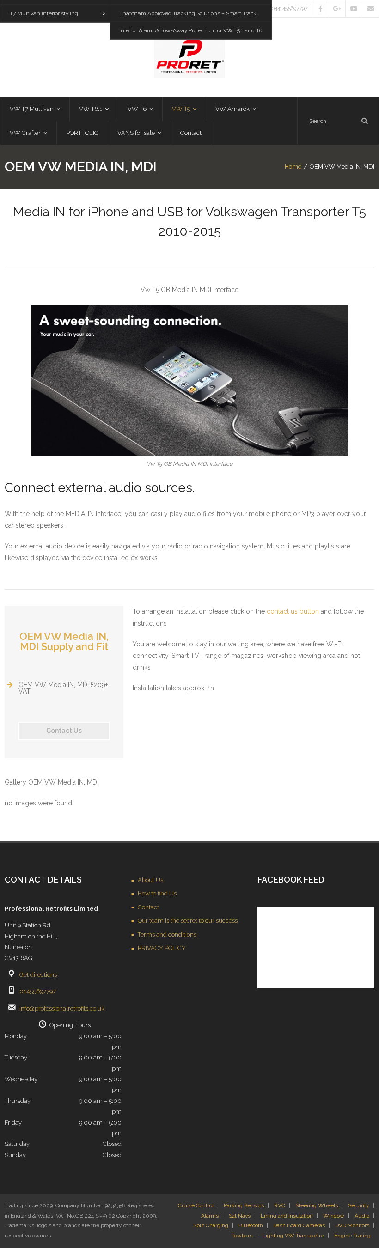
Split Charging (210, 1225)
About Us (150, 880)
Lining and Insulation (287, 1215)
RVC (279, 1205)
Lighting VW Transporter (293, 1235)
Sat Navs (240, 1215)
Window (333, 1215)
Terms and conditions (167, 934)
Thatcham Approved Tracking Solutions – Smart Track (188, 13)
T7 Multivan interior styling (44, 13)
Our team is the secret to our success (188, 920)
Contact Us (64, 730)
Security (358, 1205)
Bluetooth (250, 1225)
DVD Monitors (352, 1225)
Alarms (210, 1215)
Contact (148, 907)
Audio (362, 1215)
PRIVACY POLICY (162, 947)
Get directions (38, 974)
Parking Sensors (244, 1205)
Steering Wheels (316, 1205)
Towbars (242, 1235)
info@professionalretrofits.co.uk (61, 1008)
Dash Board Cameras (299, 1225)
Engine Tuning (352, 1235)
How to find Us (157, 893)
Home (293, 166)
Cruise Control (196, 1205)
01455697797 (37, 991)
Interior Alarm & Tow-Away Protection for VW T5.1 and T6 (190, 30)
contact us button (293, 611)
